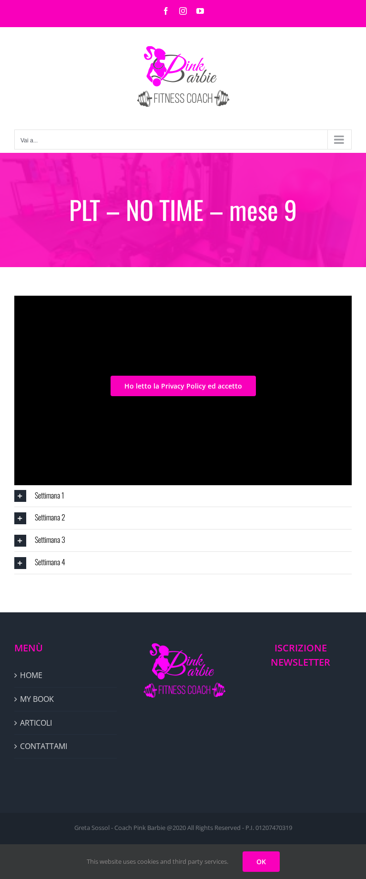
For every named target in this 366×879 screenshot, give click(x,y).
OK (261, 861)
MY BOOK (37, 699)
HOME (31, 675)
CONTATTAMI (43, 746)
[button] (183, 496)
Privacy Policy (239, 361)
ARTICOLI (36, 723)
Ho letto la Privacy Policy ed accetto (183, 385)
